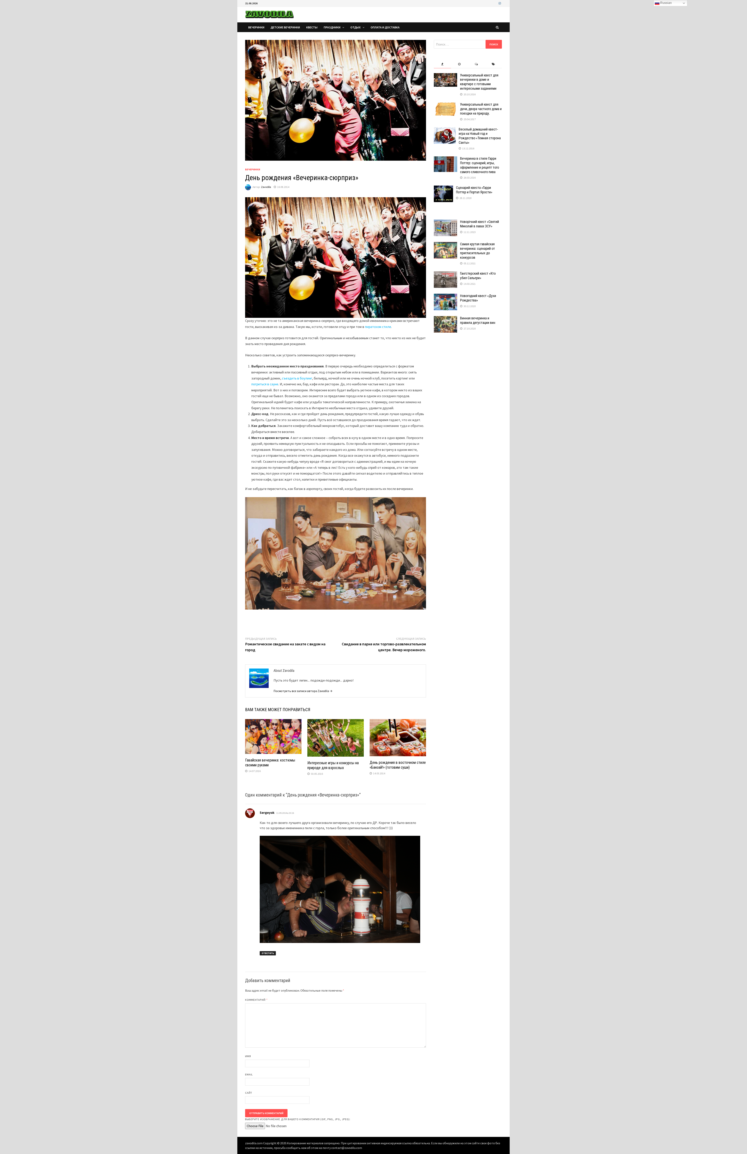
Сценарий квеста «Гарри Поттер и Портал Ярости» (474, 190)
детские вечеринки (285, 27)
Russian (665, 2)
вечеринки (256, 27)
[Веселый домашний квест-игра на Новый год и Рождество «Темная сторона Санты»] (445, 130)
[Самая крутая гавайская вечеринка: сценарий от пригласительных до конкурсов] (445, 244)
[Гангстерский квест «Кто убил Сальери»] (445, 274)
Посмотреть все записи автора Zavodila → (303, 691)
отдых (355, 27)
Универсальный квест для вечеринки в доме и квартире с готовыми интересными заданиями (479, 82)
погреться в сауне (264, 384)
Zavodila (266, 187)
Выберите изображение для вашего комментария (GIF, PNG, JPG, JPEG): (297, 1119)
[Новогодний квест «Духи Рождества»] (445, 296)
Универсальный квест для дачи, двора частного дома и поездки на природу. (481, 108)
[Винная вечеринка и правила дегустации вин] (445, 318)
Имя (248, 1056)
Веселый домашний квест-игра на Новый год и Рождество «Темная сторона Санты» (480, 136)
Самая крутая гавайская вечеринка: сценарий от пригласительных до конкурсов (477, 250)
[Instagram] (500, 3)
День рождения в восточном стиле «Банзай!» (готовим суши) (398, 765)
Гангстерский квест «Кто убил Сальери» (478, 275)
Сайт (248, 1092)
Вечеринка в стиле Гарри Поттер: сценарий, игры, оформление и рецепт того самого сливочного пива (479, 165)
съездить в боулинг (297, 378)
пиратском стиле (378, 326)
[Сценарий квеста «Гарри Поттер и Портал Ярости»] (443, 188)
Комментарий (256, 1000)
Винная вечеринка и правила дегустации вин (477, 320)
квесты (311, 27)
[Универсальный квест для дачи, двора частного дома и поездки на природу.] (445, 105)
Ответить (268, 953)
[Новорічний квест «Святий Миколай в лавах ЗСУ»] (445, 222)
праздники (332, 27)
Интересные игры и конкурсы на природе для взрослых (333, 765)
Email (249, 1074)
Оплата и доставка (385, 27)
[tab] (442, 64)
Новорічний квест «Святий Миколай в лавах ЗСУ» (479, 224)
